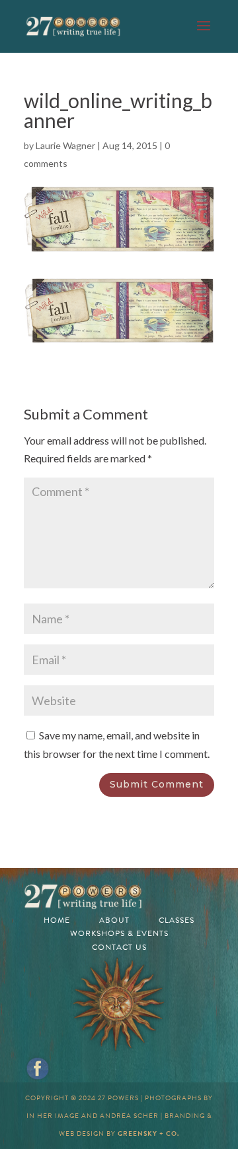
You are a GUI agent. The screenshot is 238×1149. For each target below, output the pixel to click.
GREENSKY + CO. (148, 1133)
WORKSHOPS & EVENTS (119, 933)
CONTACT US (119, 947)
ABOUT (114, 920)
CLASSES (176, 920)
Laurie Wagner (65, 145)
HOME (57, 920)
